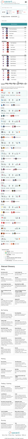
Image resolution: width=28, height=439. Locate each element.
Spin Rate (17, 369)
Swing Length (3, 320)
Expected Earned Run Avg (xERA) (20, 376)
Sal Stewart (12, 51)
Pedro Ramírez (11, 37)
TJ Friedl (10, 35)
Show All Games (14, 24)
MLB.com (24, 435)
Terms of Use (5, 435)
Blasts (2, 348)
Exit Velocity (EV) (4, 272)
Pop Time (3, 386)
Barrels (2, 277)
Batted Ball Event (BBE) (19, 284)
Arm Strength (17, 386)
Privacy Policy (12, 435)
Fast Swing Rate (18, 313)
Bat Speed (3, 313)
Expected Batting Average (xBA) (6, 291)
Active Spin (3, 369)
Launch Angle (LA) (18, 272)
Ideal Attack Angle (4, 328)
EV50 (2, 299)
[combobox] (14, 7)
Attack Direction (18, 328)
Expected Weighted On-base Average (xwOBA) (20, 291)
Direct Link (3, 95)
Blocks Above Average (19, 411)
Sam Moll (12, 77)
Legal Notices (18, 435)
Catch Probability (4, 411)
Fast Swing (9, 254)
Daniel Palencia (13, 56)
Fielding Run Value (18, 401)
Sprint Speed (3, 423)
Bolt (16, 423)
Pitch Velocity (3, 361)
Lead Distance (4, 394)
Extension (3, 375)
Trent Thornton (13, 79)
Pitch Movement (18, 361)
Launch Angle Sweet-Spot (6, 284)
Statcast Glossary (8, 266)
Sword (8, 256)
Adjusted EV (17, 299)
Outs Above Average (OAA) (6, 401)
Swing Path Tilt (4, 338)
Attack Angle (17, 320)
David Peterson (13, 70)
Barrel (9, 253)
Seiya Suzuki (11, 33)
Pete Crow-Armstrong (13, 29)
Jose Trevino (13, 47)
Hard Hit (8, 251)
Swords (16, 348)
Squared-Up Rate (18, 338)
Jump (16, 394)
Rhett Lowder (13, 73)
